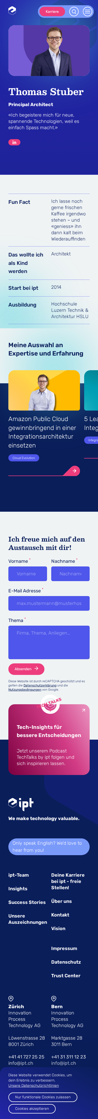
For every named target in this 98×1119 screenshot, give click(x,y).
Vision (58, 928)
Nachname (64, 561)
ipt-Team (18, 875)
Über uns (61, 901)
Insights (17, 889)
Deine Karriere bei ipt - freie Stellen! (68, 881)
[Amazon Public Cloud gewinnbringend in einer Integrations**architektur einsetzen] (69, 471)
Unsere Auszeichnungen (27, 919)
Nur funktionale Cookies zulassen (43, 1097)
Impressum (64, 948)
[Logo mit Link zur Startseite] (12, 10)
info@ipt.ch (20, 1063)
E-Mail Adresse (25, 590)
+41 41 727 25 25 (26, 1057)
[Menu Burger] (87, 11)
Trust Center (65, 976)
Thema (17, 620)
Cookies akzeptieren (32, 1108)
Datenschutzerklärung (40, 685)
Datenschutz (66, 962)
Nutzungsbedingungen (24, 689)
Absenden (23, 669)
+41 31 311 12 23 (68, 1057)
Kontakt (60, 915)
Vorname (19, 561)
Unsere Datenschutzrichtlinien (33, 1085)
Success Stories (27, 902)
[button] (44, 471)
